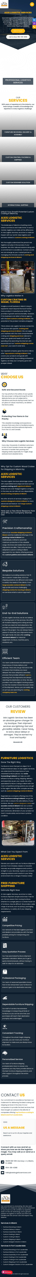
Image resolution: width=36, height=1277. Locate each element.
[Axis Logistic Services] (4, 4)
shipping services (16, 336)
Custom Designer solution (18, 182)
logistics (28, 675)
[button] (3, 730)
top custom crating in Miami (16, 353)
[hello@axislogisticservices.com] (3, 1173)
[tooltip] (34, 23)
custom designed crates (22, 803)
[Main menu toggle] (32, 4)
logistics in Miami (24, 486)
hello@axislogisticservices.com (18, 1172)
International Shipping (18, 205)
